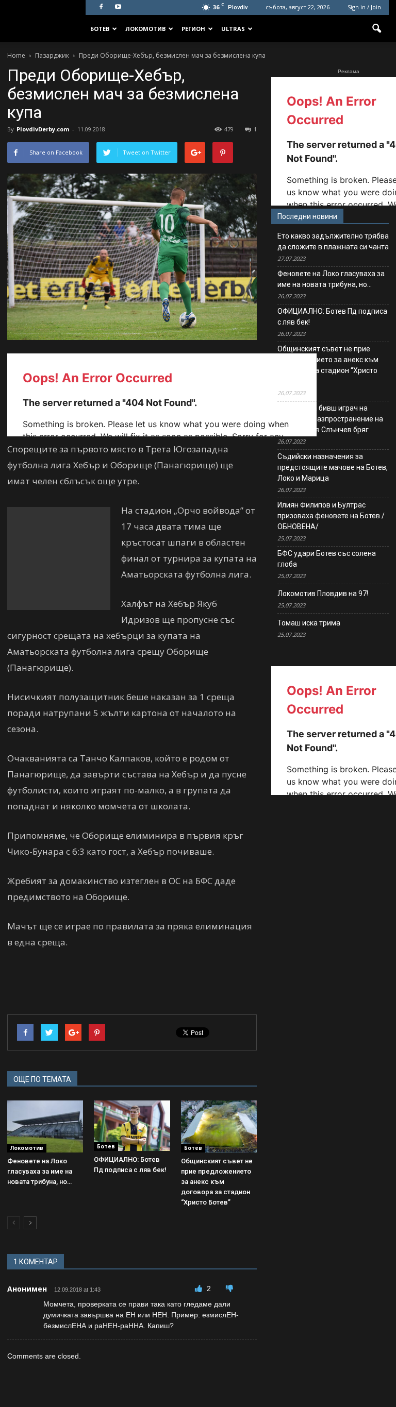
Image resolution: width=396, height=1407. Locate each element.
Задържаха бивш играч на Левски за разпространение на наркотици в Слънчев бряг (330, 419)
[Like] (199, 1288)
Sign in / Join (364, 7)
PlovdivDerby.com (42, 129)
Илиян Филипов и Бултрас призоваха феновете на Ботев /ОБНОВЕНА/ (331, 516)
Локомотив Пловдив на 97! (322, 593)
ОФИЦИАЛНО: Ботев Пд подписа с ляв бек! (332, 316)
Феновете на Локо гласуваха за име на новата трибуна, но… (39, 1171)
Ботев (99, 28)
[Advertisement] (58, 558)
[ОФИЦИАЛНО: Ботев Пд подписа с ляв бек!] (132, 1125)
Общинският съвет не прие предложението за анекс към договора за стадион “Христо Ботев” (217, 1181)
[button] (376, 28)
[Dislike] (229, 1288)
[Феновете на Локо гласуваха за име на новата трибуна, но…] (45, 1126)
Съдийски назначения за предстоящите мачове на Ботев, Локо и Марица (332, 467)
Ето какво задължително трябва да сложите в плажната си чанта (333, 241)
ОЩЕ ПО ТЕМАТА (42, 1079)
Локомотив (145, 28)
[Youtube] (118, 7)
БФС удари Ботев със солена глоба (326, 558)
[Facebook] (101, 7)
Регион (193, 28)
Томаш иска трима (308, 623)
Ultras (233, 28)
